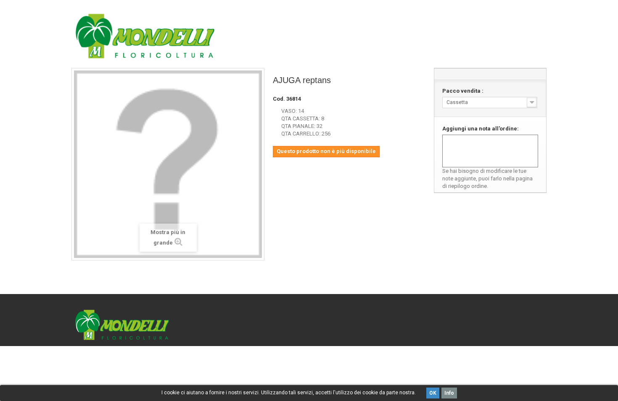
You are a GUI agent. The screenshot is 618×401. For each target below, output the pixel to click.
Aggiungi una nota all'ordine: (480, 128)
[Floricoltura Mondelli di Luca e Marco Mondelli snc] (145, 36)
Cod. (279, 99)
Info (449, 393)
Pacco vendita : (463, 91)
